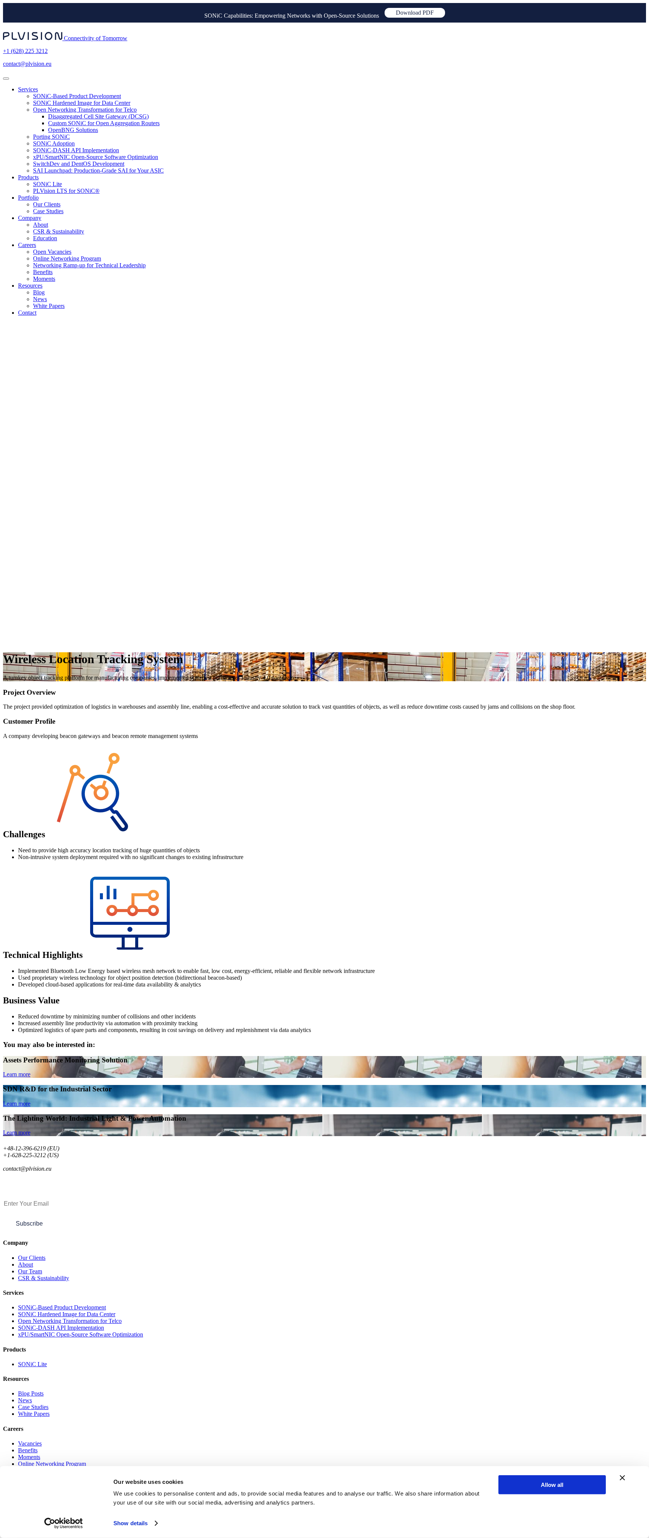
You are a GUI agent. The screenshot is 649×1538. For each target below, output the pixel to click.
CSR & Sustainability (58, 231)
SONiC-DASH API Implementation (76, 150)
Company (29, 218)
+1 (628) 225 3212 (25, 51)
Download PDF (415, 12)
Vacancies (30, 1443)
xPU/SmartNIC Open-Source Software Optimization (95, 157)
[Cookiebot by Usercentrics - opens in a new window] (64, 1523)
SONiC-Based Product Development (77, 96)
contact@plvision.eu (27, 64)
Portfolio (28, 197)
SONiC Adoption (54, 143)
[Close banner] (622, 1477)
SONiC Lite (47, 184)
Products (28, 177)
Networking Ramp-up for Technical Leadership (89, 265)
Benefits (43, 272)
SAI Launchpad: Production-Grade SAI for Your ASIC (98, 170)
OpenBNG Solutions (73, 130)
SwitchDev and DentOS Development (78, 164)
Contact (27, 312)
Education (45, 238)
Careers (27, 245)
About (40, 224)
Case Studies (48, 211)
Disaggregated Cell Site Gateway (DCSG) (98, 116)
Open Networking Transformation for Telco (85, 109)
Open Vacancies (52, 252)
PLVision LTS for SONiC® (66, 191)
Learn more (16, 1074)
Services (28, 89)
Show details (130, 1523)
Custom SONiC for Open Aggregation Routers (104, 123)
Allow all (552, 1485)
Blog (39, 292)
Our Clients (46, 204)
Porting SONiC (51, 136)
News (40, 299)
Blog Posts (31, 1393)
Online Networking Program (67, 258)
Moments (44, 279)
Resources (30, 285)
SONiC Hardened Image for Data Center (81, 103)
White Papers (49, 306)
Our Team (30, 1271)
